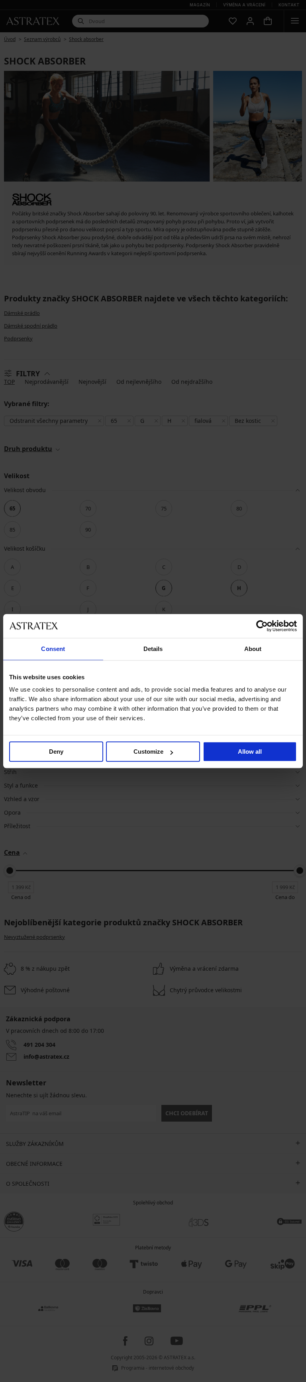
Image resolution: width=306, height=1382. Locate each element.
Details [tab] (153, 648)
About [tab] (253, 648)
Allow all (250, 751)
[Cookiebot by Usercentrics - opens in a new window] (262, 626)
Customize (148, 751)
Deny (56, 751)
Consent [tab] (53, 648)
